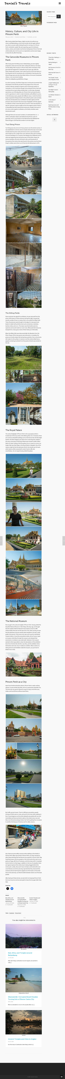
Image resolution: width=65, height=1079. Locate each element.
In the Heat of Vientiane (51, 101)
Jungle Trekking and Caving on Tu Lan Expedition (53, 84)
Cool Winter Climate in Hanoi (54, 96)
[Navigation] (60, 3)
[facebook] (54, 119)
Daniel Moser (22, 37)
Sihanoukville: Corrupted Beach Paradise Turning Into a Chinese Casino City (23, 900)
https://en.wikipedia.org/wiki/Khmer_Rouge (17, 79)
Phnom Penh (18, 913)
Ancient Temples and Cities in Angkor (34, 898)
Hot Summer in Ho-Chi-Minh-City (54, 68)
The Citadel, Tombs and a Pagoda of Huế (53, 78)
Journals (35, 37)
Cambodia (29, 37)
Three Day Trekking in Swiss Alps (53, 58)
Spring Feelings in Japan (52, 63)
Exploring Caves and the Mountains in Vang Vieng (54, 107)
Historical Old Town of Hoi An (54, 73)
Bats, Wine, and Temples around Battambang (10, 899)
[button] (58, 16)
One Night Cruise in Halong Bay (53, 90)
